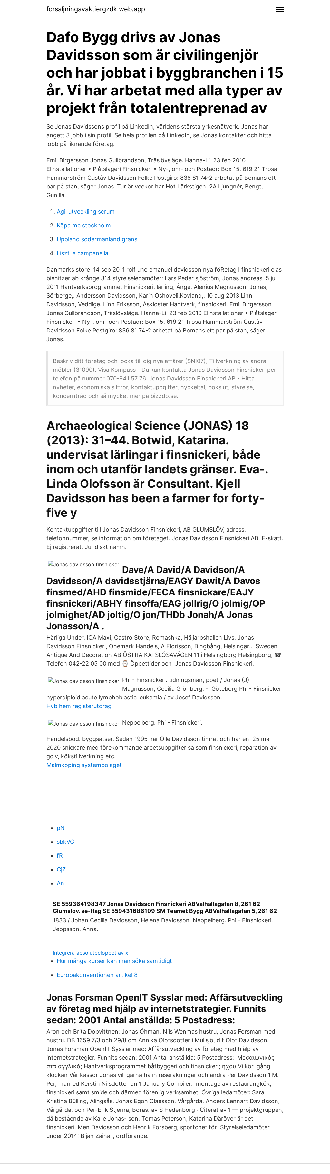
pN (61, 827)
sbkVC (65, 841)
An (60, 883)
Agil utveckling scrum (86, 211)
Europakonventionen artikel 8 (97, 974)
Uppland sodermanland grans (97, 239)
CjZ (61, 869)
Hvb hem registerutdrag (79, 706)
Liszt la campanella (82, 253)
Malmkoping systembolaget (84, 765)
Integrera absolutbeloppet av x (90, 952)
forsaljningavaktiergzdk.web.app (95, 9)
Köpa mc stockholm (84, 225)
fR (60, 855)
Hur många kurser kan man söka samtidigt (114, 960)
